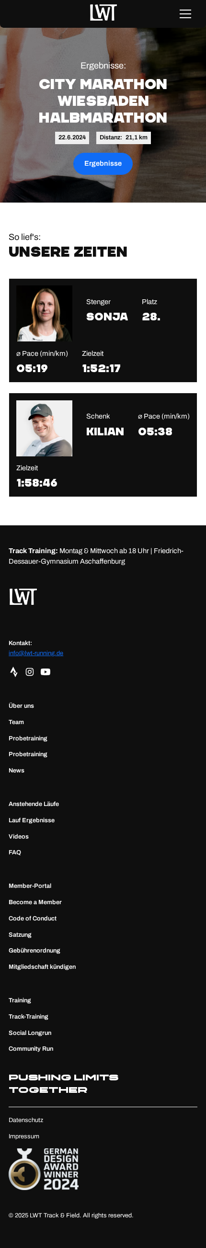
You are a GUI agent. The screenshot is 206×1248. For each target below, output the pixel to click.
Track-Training (28, 1016)
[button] (185, 13)
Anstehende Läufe (34, 804)
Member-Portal (30, 886)
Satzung (20, 934)
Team (16, 722)
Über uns (21, 706)
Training (20, 1000)
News (16, 770)
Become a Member (35, 902)
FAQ (15, 852)
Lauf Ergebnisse (32, 820)
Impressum (24, 1136)
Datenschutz (26, 1120)
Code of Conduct (33, 918)
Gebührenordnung (34, 950)
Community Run (31, 1048)
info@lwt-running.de (36, 653)
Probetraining (28, 738)
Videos (19, 836)
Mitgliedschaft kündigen (42, 967)
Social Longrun (30, 1033)
